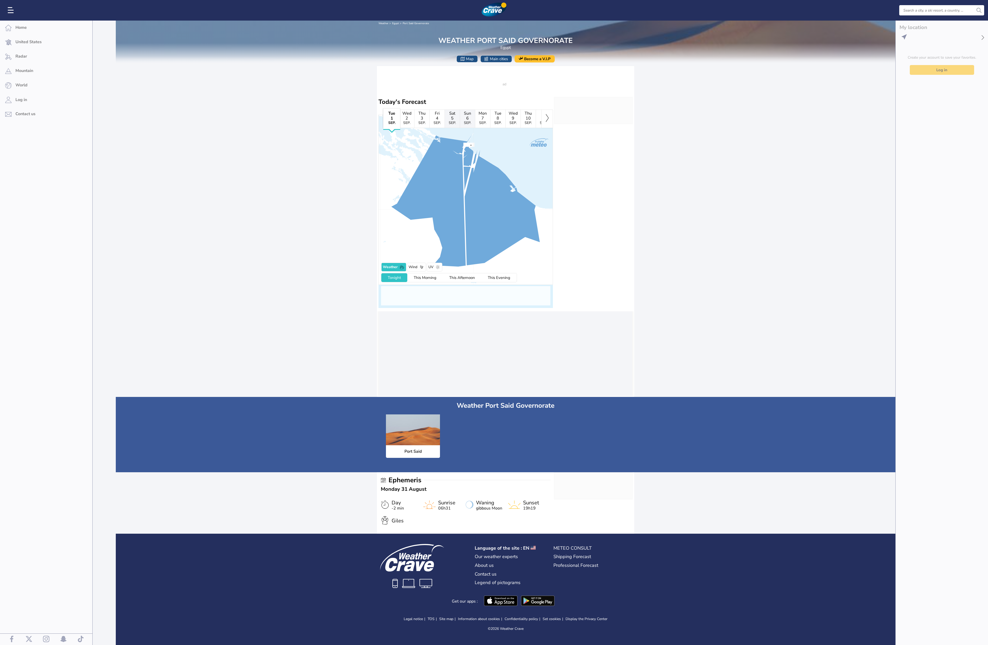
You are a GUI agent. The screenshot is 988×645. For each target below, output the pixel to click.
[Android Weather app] (537, 601)
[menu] (11, 10)
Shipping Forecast (572, 556)
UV (431, 267)
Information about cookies (479, 618)
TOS (431, 618)
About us (484, 565)
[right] (547, 119)
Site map (446, 618)
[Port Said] (463, 144)
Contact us (486, 574)
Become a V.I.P (537, 58)
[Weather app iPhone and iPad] (500, 601)
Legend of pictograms (498, 582)
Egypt (395, 23)
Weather (383, 23)
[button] (463, 144)
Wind (413, 267)
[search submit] (979, 10)
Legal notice (413, 618)
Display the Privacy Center (586, 619)
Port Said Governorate (416, 23)
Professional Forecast (575, 565)
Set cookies (552, 619)
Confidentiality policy (521, 618)
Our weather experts (496, 556)
